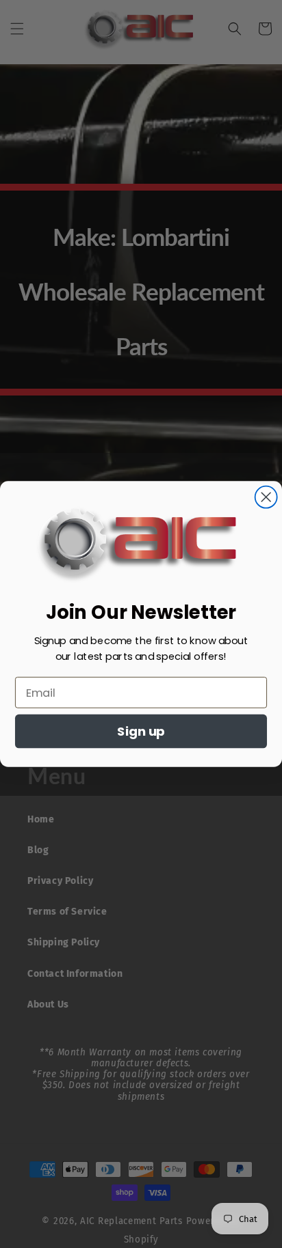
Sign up (141, 731)
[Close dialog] (266, 497)
